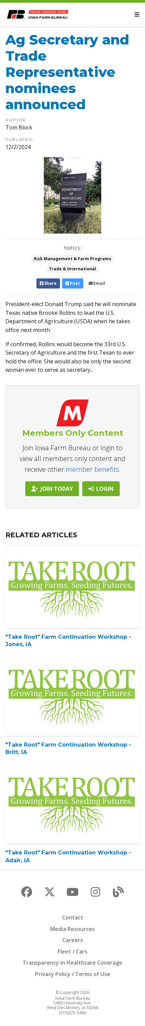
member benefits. (93, 469)
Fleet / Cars (72, 951)
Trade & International (72, 269)
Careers (72, 940)
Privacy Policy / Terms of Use (72, 974)
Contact (72, 917)
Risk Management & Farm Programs (72, 259)
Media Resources (72, 929)
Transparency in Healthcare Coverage (72, 962)
